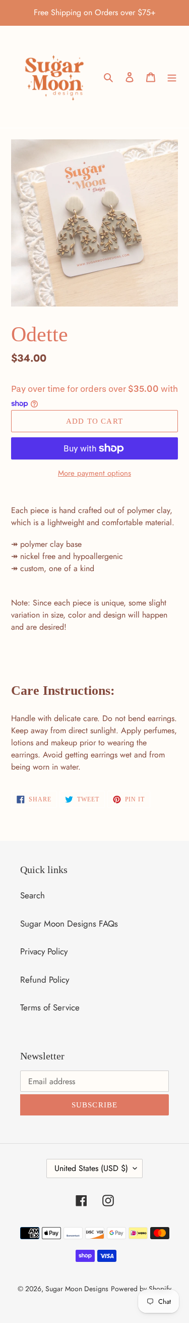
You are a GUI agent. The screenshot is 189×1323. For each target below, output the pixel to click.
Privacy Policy (44, 951)
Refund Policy (44, 980)
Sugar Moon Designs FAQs (69, 924)
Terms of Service (50, 1007)
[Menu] (171, 76)
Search (32, 895)
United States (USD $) (91, 1168)
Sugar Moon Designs (76, 1289)
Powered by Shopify (141, 1289)
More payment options (94, 473)
